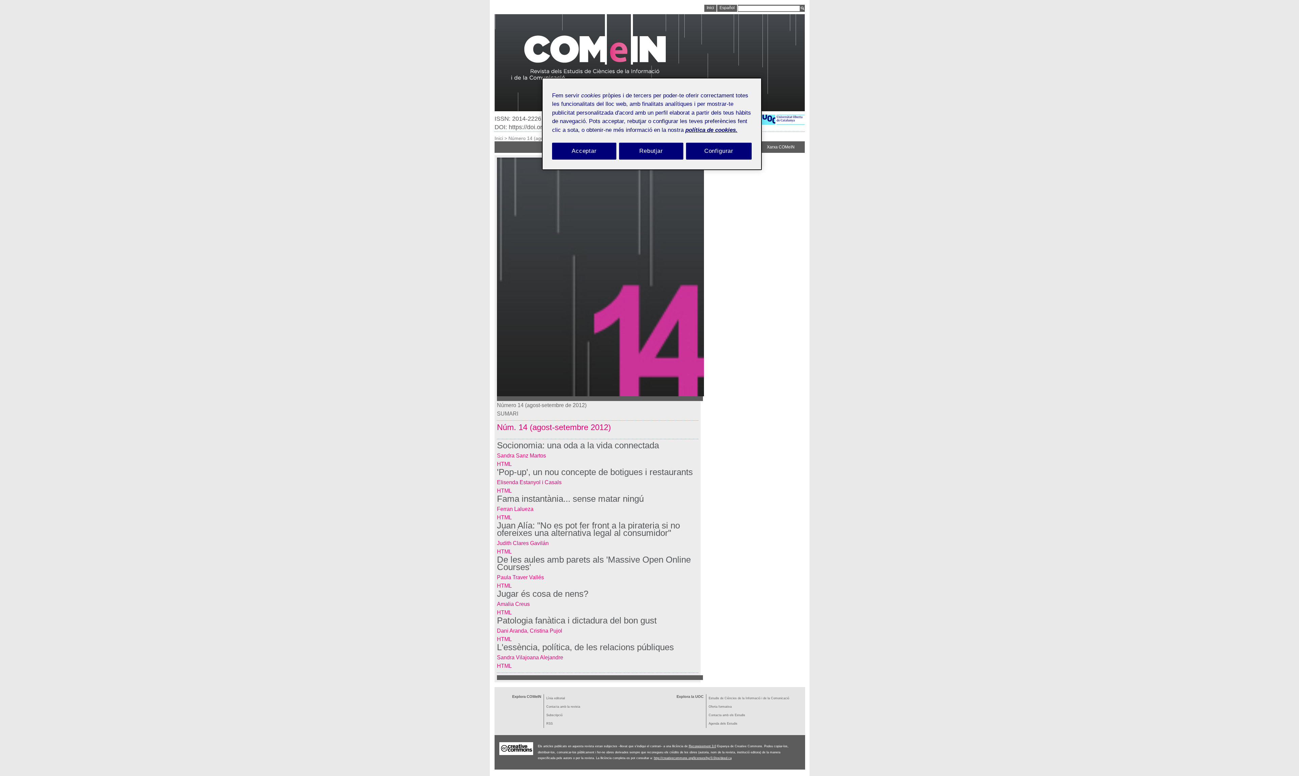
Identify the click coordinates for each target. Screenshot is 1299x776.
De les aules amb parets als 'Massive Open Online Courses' (594, 563)
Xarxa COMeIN (781, 147)
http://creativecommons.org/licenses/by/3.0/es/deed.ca (693, 758)
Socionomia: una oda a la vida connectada (578, 445)
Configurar (719, 151)
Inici (499, 138)
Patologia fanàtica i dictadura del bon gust (577, 620)
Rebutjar (651, 151)
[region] (652, 124)
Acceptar (584, 151)
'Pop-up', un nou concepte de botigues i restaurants (595, 472)
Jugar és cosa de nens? (542, 594)
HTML (504, 464)
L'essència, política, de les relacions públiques (585, 647)
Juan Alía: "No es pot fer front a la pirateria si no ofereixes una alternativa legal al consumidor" (588, 529)
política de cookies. (711, 130)
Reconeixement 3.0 (702, 746)
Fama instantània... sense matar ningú (570, 499)
